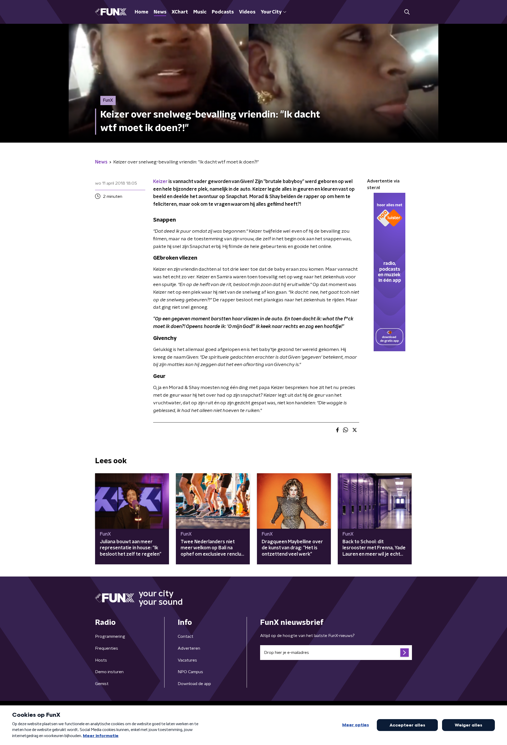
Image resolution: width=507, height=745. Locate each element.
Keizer (160, 181)
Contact (185, 636)
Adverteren (189, 648)
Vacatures (187, 660)
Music (199, 12)
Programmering (110, 636)
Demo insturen (109, 672)
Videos (247, 12)
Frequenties (106, 648)
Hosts (101, 660)
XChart (180, 12)
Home (141, 12)
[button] (407, 12)
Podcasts (223, 12)
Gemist (102, 684)
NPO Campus (190, 672)
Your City (271, 12)
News (160, 12)
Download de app (194, 684)
